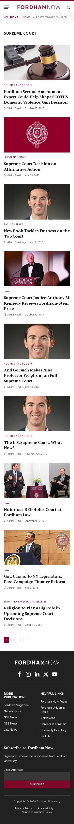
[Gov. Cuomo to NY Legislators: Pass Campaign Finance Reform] (37, 547)
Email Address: (13, 769)
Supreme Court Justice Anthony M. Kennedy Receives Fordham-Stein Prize (37, 303)
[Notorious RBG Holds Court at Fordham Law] (37, 480)
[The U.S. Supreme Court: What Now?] (37, 413)
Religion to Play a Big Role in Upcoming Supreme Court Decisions (32, 613)
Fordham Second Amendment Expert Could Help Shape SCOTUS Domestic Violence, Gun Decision (36, 97)
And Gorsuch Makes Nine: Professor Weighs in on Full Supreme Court (30, 375)
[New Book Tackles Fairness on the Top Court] (37, 202)
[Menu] (6, 7)
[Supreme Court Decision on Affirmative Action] (37, 134)
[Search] (68, 7)
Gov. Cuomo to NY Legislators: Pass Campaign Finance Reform (34, 579)
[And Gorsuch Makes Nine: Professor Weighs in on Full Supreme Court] (37, 341)
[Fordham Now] (39, 7)
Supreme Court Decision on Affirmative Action (30, 166)
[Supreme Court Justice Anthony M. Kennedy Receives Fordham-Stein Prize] (37, 268)
